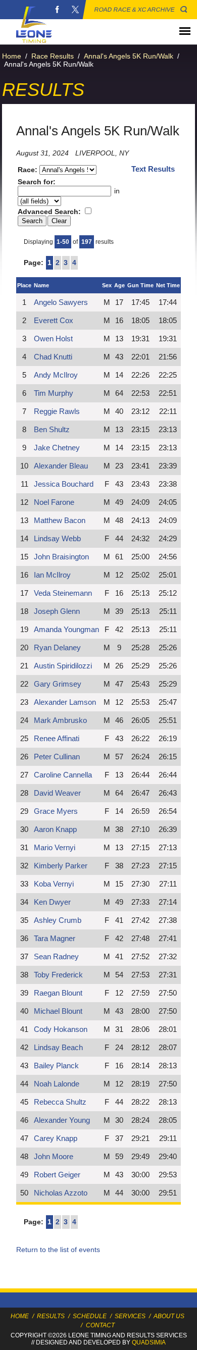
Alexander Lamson (65, 702)
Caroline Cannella (63, 775)
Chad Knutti (53, 357)
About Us (169, 1316)
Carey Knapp (55, 1138)
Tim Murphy (53, 393)
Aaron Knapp (55, 829)
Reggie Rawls (57, 411)
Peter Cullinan (57, 757)
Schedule (90, 1316)
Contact (100, 1325)
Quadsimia (149, 1342)
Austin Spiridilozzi (63, 666)
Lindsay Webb (57, 539)
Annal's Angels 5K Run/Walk (128, 56)
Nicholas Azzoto (60, 1193)
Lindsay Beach (58, 1048)
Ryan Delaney (57, 648)
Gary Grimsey (57, 684)
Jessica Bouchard (63, 484)
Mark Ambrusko (60, 720)
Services (130, 1316)
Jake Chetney (57, 448)
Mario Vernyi (54, 848)
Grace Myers (56, 811)
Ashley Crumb (57, 920)
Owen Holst (53, 339)
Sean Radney (56, 957)
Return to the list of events (58, 1249)
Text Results (153, 169)
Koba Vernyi (54, 884)
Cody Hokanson (60, 1029)
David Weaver (57, 793)
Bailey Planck (56, 1066)
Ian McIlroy (52, 575)
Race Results (52, 56)
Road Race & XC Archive (134, 9)
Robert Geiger (57, 1175)
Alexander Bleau (61, 466)
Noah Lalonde (56, 1084)
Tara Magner (54, 938)
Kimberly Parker (60, 866)
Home (11, 56)
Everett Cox (53, 321)
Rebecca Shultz (60, 1102)
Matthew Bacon (59, 520)
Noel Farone (54, 502)
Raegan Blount (58, 993)
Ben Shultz (52, 430)
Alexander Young (62, 1120)
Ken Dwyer (52, 902)
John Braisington (61, 557)
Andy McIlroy (56, 375)
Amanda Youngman (66, 630)
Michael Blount (58, 1011)
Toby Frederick (58, 975)
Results (51, 1316)
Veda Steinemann (63, 593)
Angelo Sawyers (61, 302)
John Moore (53, 1157)
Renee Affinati (56, 739)
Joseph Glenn (57, 611)
